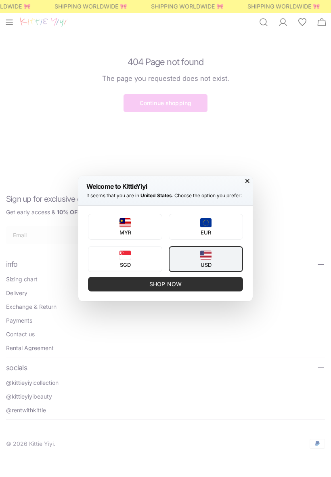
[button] (125, 227)
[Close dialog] (247, 181)
